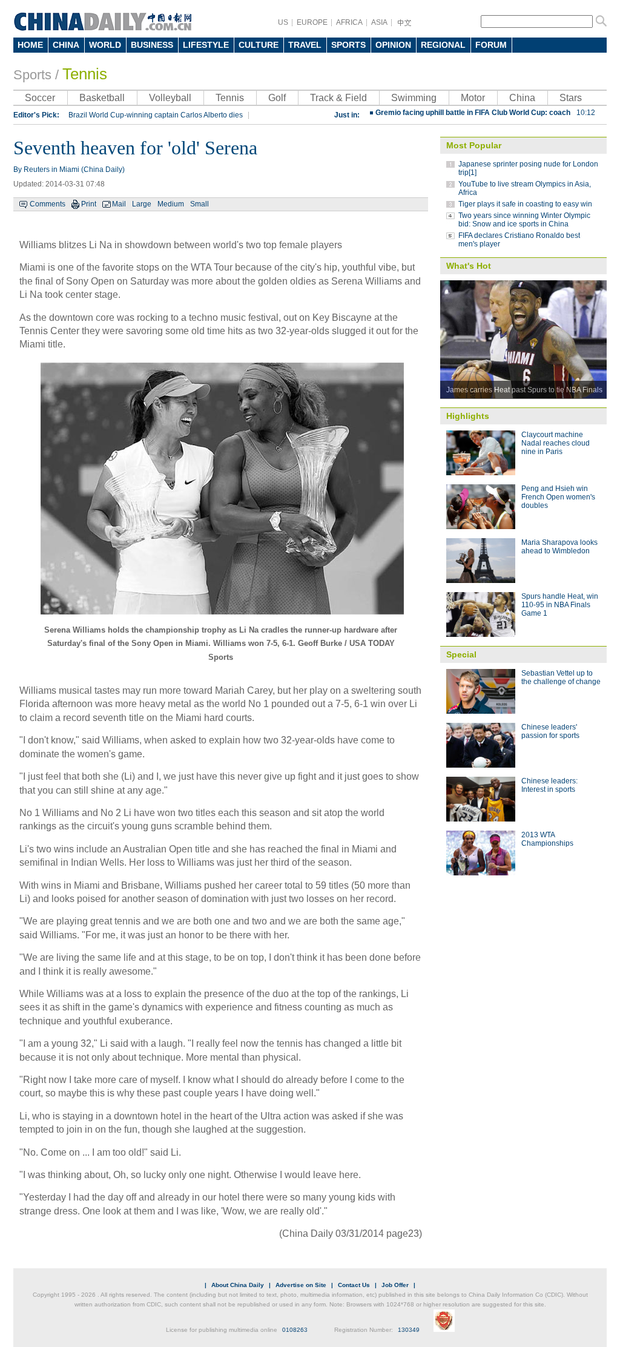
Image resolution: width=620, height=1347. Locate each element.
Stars (570, 98)
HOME (30, 45)
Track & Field (338, 98)
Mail (119, 204)
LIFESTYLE (206, 45)
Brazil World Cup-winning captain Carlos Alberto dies (155, 115)
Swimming (414, 98)
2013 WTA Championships (547, 839)
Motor (473, 98)
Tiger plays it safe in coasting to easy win (525, 204)
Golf (277, 98)
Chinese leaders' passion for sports (550, 731)
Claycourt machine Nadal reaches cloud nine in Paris (555, 443)
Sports (32, 74)
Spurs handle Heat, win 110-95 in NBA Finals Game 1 (559, 605)
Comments (47, 204)
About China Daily (237, 1285)
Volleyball (170, 98)
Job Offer (395, 1285)
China (522, 98)
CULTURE (259, 45)
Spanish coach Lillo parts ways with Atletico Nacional (479, 119)
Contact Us (354, 1285)
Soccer (40, 98)
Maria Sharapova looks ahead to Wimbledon (559, 546)
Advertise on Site (300, 1285)
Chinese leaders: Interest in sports (549, 785)
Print (88, 204)
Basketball (102, 98)
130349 (409, 1329)
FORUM (491, 45)
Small (199, 204)
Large (141, 204)
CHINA (66, 45)
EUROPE (312, 22)
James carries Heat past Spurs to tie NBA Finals (524, 390)
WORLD (105, 45)
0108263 (295, 1329)
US (283, 22)
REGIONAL (443, 45)
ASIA (379, 22)
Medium (170, 204)
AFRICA (349, 22)
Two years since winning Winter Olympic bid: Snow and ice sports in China (524, 219)
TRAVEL (305, 45)
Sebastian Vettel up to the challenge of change (561, 677)
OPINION (393, 45)
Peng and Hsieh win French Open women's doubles (558, 497)
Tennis (84, 74)
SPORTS (348, 45)
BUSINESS (152, 45)
